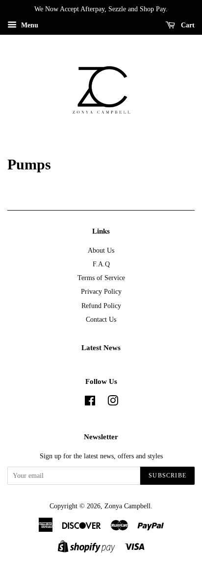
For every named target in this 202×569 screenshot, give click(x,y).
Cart (187, 25)
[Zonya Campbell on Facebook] (90, 402)
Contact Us (101, 319)
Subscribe (167, 475)
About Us (101, 250)
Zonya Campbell (127, 506)
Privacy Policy (101, 291)
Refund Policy (101, 305)
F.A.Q (101, 264)
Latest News (101, 348)
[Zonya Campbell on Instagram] (112, 402)
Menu (28, 25)
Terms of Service (101, 278)
